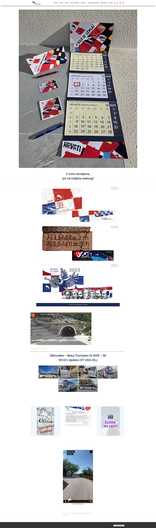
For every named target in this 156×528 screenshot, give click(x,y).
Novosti (67, 2)
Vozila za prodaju (74, 2)
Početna (56, 2)
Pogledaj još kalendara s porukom (78, 304)
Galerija (83, 2)
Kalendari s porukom (93, 2)
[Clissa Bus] (37, 3)
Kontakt (110, 2)
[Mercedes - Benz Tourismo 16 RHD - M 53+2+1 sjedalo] (48, 372)
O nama (61, 2)
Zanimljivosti (103, 2)
